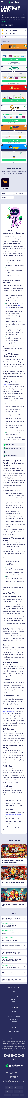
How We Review (13, 1010)
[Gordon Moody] (13, 1090)
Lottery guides (6, 384)
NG (13, 1073)
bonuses (8, 297)
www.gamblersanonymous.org (13, 814)
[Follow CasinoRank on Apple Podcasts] (22, 1069)
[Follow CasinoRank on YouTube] (15, 1069)
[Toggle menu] (2, 1)
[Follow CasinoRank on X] (12, 1069)
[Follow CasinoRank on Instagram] (8, 1069)
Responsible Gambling (14, 1030)
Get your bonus (14, 59)
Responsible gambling (8, 711)
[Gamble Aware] (11, 1094)
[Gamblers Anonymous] (11, 1086)
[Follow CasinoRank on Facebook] (5, 1069)
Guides (14, 1027)
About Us (13, 1005)
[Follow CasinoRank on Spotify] (18, 1069)
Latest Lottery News (13, 1045)
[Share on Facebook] (6, 25)
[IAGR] (6, 1086)
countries (8, 323)
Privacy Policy (13, 1033)
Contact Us (14, 1007)
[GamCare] (19, 1086)
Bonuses (13, 1025)
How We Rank (14, 1013)
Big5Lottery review (14, 62)
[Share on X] (2, 25)
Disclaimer (14, 1035)
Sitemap (13, 1015)
